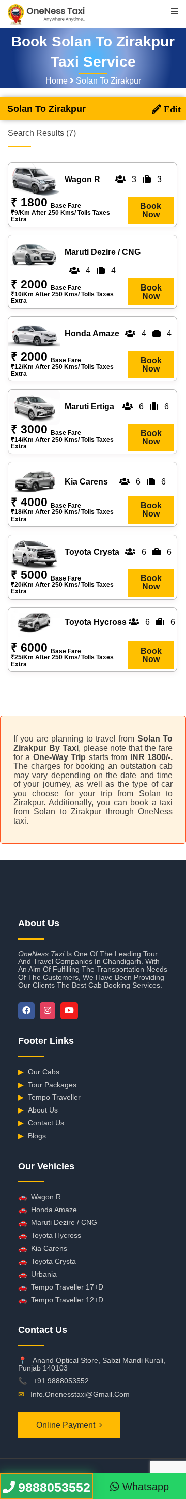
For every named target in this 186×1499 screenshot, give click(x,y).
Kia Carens (42, 1248)
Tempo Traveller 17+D (60, 1287)
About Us (38, 1110)
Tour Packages (47, 1085)
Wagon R (39, 1196)
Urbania (37, 1274)
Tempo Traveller (49, 1097)
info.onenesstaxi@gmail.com (80, 1394)
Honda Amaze (47, 1209)
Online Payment (65, 1425)
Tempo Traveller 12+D (60, 1300)
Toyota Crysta (47, 1261)
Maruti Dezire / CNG (57, 1222)
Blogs (32, 1136)
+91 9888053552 (61, 1381)
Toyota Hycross (49, 1235)
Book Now (150, 210)
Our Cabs (38, 1072)
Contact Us (41, 1123)
